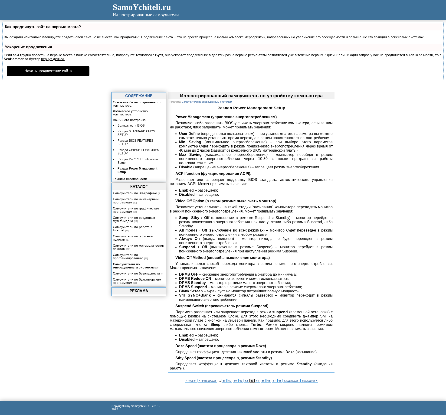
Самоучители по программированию (128, 256)
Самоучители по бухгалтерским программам (137, 281)
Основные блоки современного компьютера (137, 103)
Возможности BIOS (131, 125)
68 (280, 380)
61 (240, 380)
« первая (191, 380)
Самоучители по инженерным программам (136, 200)
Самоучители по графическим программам (136, 209)
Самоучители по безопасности (136, 273)
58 (224, 380)
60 (235, 380)
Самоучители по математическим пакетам (138, 247)
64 (257, 380)
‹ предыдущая (207, 380)
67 (274, 380)
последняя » (309, 380)
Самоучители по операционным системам (133, 265)
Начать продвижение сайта (48, 71)
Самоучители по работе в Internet (132, 228)
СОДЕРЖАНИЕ (139, 96)
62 (246, 380)
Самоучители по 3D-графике (135, 193)
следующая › (291, 380)
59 (229, 380)
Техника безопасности (130, 179)
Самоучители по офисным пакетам (133, 237)
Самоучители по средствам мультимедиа (134, 219)
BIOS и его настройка (129, 120)
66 (268, 380)
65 (263, 380)
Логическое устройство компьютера (130, 112)
